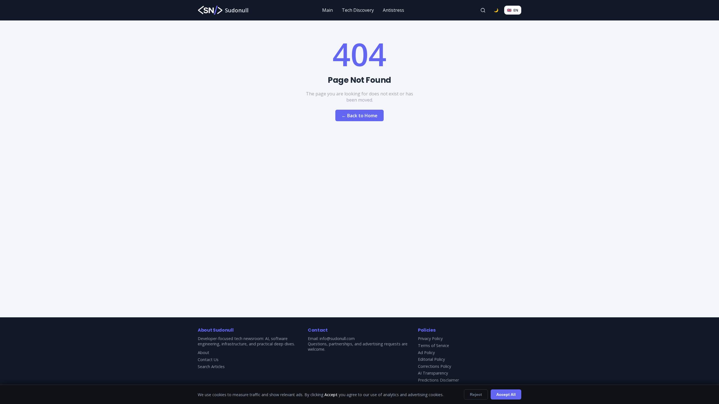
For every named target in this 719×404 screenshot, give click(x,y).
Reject (476, 394)
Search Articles (211, 366)
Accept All (506, 394)
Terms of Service (433, 345)
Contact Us (208, 359)
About (203, 352)
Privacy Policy (430, 338)
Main (327, 10)
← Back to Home (359, 116)
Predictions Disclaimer (438, 380)
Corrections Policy (434, 366)
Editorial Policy (431, 359)
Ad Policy (426, 352)
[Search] (483, 10)
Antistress (393, 10)
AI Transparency (433, 373)
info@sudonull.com (337, 338)
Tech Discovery (358, 10)
